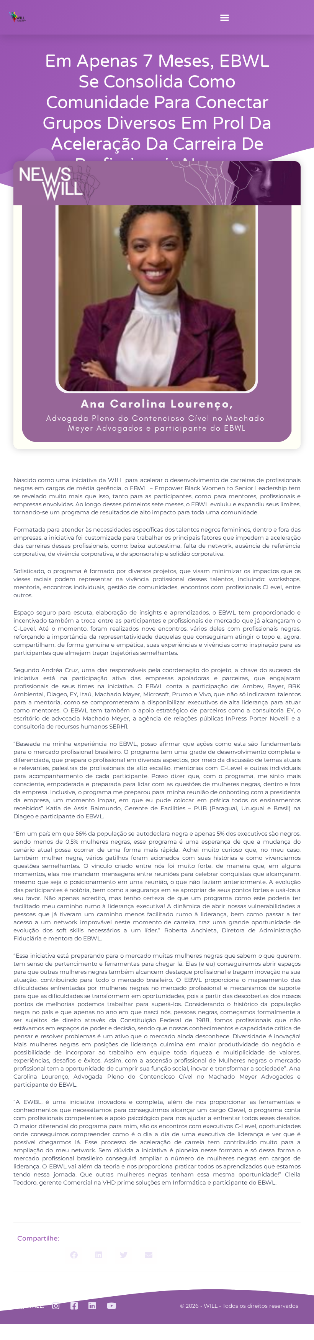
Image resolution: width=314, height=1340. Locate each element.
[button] (225, 17)
